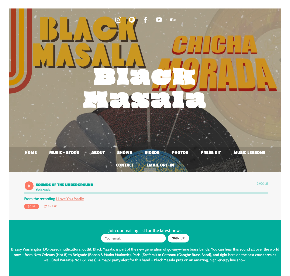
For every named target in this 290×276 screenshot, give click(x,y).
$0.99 (32, 206)
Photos (180, 153)
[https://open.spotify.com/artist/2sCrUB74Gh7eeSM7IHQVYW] (132, 20)
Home (31, 153)
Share (52, 206)
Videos (152, 153)
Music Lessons (249, 153)
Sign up (178, 238)
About (98, 153)
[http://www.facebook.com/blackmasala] (145, 20)
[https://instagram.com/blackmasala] (118, 20)
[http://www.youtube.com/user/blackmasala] (159, 20)
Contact (125, 165)
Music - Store (64, 153)
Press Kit (211, 153)
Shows (124, 153)
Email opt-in (160, 165)
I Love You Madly (70, 198)
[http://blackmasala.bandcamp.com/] (173, 20)
